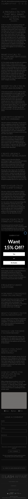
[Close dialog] (25, 233)
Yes (14, 254)
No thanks (14, 263)
